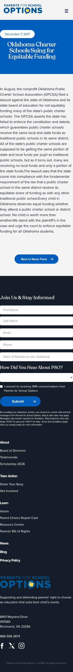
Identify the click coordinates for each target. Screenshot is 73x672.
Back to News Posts (34, 259)
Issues (4, 511)
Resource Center (12, 524)
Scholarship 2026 (12, 464)
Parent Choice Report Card (19, 518)
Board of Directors (13, 450)
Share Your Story (11, 484)
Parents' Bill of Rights (15, 531)
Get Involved (9, 491)
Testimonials (8, 457)
